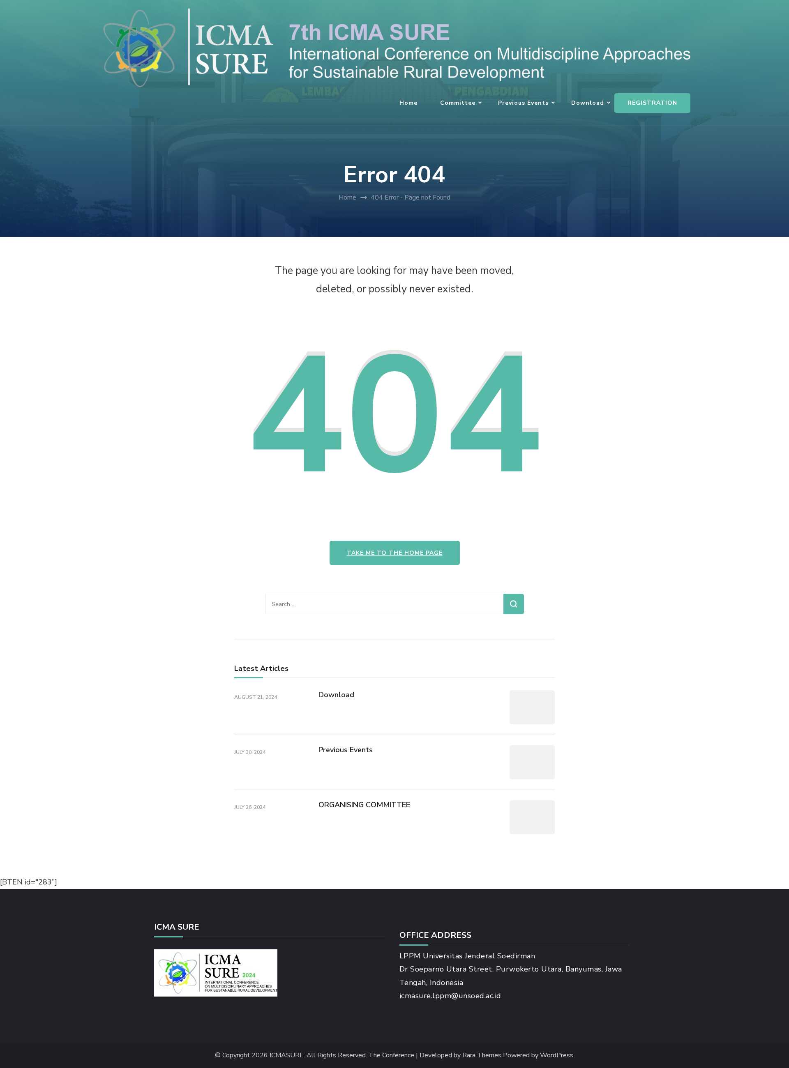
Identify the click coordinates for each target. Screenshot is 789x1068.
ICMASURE (287, 1055)
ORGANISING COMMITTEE (364, 805)
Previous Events (523, 103)
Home (408, 103)
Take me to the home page (395, 553)
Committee (457, 103)
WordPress (556, 1055)
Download (587, 103)
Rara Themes (481, 1055)
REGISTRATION (652, 103)
